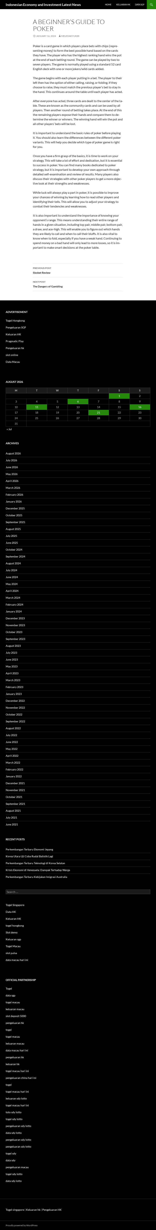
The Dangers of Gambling (48, 284)
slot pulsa (11, 953)
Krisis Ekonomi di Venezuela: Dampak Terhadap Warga (38, 870)
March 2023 (13, 680)
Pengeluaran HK (52, 1209)
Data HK (11, 911)
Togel (9, 988)
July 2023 (11, 652)
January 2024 (14, 611)
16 (139, 407)
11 (36, 407)
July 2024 (11, 570)
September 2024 (15, 556)
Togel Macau (13, 946)
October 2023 (14, 632)
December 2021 (15, 783)
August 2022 (13, 728)
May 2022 (12, 748)
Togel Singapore (15, 905)
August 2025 (13, 529)
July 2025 (11, 535)
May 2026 (12, 474)
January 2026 (14, 501)
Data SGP (139, 4)
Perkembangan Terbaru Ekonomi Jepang (29, 849)
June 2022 (12, 742)
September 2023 (15, 638)
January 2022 (14, 776)
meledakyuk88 (70, 36)
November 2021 (15, 790)
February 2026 (14, 494)
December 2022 (15, 700)
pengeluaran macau (17, 1167)
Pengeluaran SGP (16, 327)
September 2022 (15, 721)
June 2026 (12, 467)
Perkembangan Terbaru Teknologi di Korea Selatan (35, 863)
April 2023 (12, 673)
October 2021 (14, 796)
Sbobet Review (42, 270)
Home (108, 4)
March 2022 (13, 762)
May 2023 (12, 666)
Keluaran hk (123, 4)
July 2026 (11, 460)
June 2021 (12, 824)
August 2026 (13, 453)
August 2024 (13, 563)
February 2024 (14, 604)
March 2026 (13, 487)
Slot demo (12, 932)
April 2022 (12, 755)
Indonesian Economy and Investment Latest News (43, 4)
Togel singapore (15, 1209)
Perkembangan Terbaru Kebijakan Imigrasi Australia (36, 876)
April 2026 (12, 480)
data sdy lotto (14, 1180)
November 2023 (15, 625)
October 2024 (14, 549)
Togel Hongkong (15, 320)
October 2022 (14, 714)
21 (98, 412)
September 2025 (15, 522)
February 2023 (14, 687)
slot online (12, 354)
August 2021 (13, 810)
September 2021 (15, 803)
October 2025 (14, 515)
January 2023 (14, 693)
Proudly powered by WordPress (21, 1225)
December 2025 (15, 508)
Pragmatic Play (15, 341)
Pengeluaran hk (15, 348)
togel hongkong (15, 925)
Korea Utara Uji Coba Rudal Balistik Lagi (29, 856)
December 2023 (15, 618)
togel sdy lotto (14, 1174)
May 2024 (12, 584)
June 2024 (12, 577)
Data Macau (13, 361)
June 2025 (12, 542)
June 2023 (12, 659)
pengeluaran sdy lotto (18, 1139)
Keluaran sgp (13, 939)
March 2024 (13, 597)
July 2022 (11, 735)
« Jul (9, 429)
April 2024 (12, 590)
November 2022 (15, 707)
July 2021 (11, 817)
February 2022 (14, 769)
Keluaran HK (13, 334)
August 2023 (13, 645)
